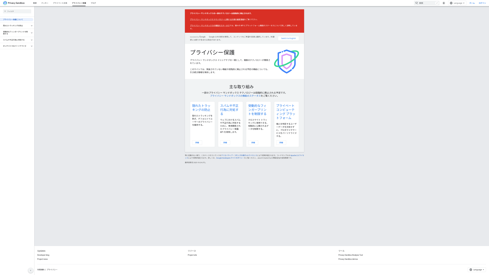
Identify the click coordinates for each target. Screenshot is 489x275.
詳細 (197, 142)
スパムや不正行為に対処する (229, 110)
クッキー (44, 3)
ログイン (482, 3)
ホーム (472, 3)
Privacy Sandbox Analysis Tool (350, 255)
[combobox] (426, 3)
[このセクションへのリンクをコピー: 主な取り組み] (257, 87)
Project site (192, 255)
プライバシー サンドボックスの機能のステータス (210, 26)
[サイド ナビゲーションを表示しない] (30, 270)
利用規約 (40, 270)
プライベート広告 (60, 3)
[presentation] (244, 86)
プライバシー (52, 270)
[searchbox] (17, 11)
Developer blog (43, 255)
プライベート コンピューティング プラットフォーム (285, 112)
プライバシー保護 (79, 3)
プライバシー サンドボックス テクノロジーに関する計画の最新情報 (217, 19)
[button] (15, 25)
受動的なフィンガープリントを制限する (257, 110)
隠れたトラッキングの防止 (201, 108)
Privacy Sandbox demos (348, 259)
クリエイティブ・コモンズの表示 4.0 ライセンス (239, 155)
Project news (42, 259)
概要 (35, 3)
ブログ (93, 3)
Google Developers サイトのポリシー (230, 158)
